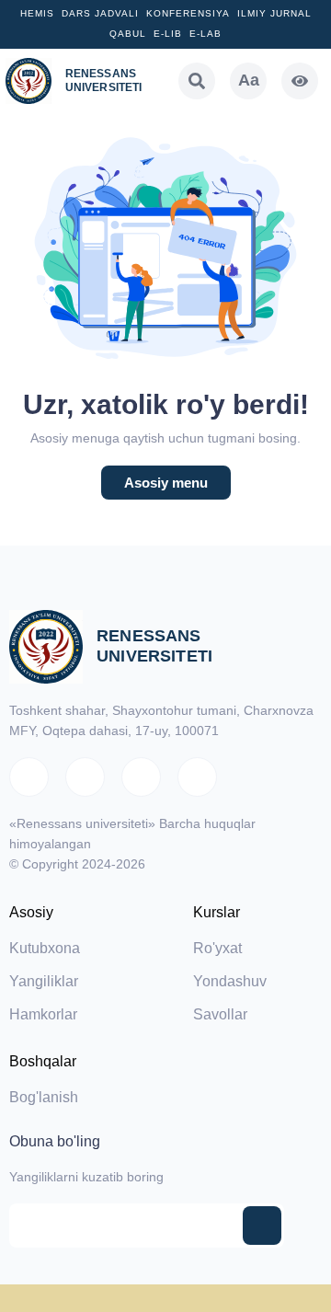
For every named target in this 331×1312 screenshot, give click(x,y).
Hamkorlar (43, 1014)
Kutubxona (44, 948)
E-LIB (168, 34)
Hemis (37, 13)
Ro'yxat (217, 948)
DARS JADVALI (100, 13)
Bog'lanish (43, 1097)
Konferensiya (188, 13)
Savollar (220, 1014)
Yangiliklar (43, 981)
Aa (248, 80)
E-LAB (205, 34)
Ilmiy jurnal (274, 13)
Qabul (127, 34)
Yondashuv (230, 981)
